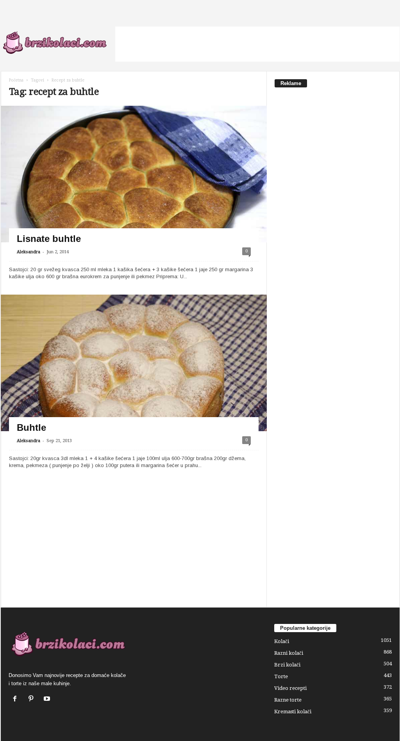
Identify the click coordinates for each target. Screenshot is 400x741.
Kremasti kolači (292, 711)
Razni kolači (288, 653)
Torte (281, 676)
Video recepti (290, 688)
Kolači (281, 641)
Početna (16, 80)
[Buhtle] (134, 383)
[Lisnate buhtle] (134, 194)
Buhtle (31, 427)
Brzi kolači (287, 665)
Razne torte (288, 700)
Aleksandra (28, 251)
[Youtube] (48, 699)
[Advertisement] (257, 44)
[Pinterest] (33, 699)
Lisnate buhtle (49, 238)
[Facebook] (17, 699)
